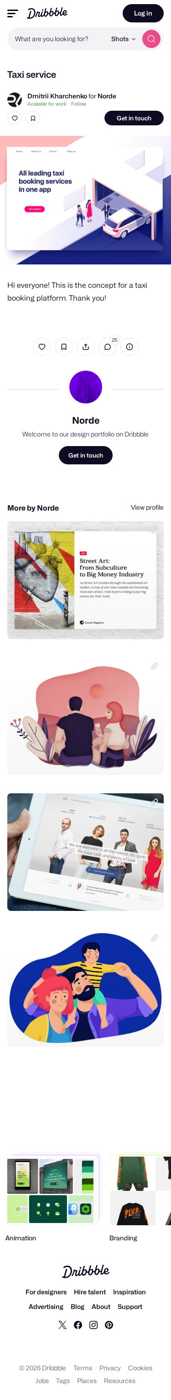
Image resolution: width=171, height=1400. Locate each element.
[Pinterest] (109, 1324)
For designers (46, 1292)
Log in (143, 13)
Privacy (110, 1368)
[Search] (151, 39)
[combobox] (57, 39)
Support (130, 1306)
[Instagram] (93, 1324)
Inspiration (129, 1292)
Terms (82, 1368)
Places (87, 1380)
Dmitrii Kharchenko (57, 96)
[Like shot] (14, 118)
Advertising (46, 1306)
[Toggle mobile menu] (13, 13)
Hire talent (90, 1292)
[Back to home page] (47, 13)
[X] (62, 1324)
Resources (119, 1380)
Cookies (140, 1368)
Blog (77, 1306)
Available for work (47, 104)
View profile (147, 507)
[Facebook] (78, 1324)
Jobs (42, 1380)
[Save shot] (33, 118)
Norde (107, 96)
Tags (63, 1380)
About (101, 1306)
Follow (78, 104)
